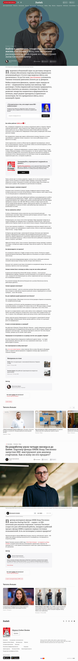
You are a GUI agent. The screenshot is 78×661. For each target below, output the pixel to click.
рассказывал (35, 77)
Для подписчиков (7, 5)
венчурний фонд (13, 578)
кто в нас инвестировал (14, 349)
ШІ (22, 578)
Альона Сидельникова (14, 458)
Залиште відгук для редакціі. (13, 396)
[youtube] (74, 621)
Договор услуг (19, 642)
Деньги (27, 5)
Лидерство (59, 5)
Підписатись (45, 115)
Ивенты (26, 642)
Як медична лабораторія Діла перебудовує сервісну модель (49, 430)
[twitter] (63, 621)
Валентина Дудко (13, 60)
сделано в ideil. (71, 658)
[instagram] (69, 621)
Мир (50, 5)
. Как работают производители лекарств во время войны (22, 371)
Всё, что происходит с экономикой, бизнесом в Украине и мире (23, 362)
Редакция (26, 646)
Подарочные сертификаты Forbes (10, 651)
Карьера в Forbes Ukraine (8, 642)
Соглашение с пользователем (16, 640)
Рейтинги (65, 5)
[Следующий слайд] (73, 407)
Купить (16, 633)
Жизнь (54, 5)
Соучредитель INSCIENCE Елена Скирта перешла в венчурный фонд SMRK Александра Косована (15, 607)
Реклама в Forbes (16, 648)
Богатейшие (72, 5)
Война (46, 5)
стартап (7, 578)
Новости (15, 5)
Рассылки (17, 644)
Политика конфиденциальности (10, 646)
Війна (10, 401)
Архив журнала (6, 648)
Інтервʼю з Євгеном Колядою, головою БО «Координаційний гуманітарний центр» (18, 431)
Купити (23, 172)
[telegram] (71, 621)
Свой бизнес (40, 5)
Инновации (33, 5)
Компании (21, 5)
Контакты (5, 640)
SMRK (19, 578)
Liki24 (7, 401)
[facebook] (66, 621)
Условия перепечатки (8, 644)
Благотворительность (27, 648)
